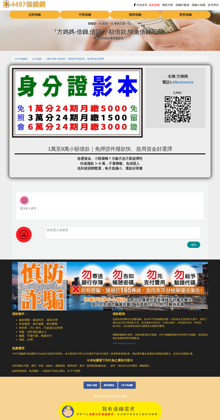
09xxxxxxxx (183, 82)
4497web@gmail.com (124, 343)
